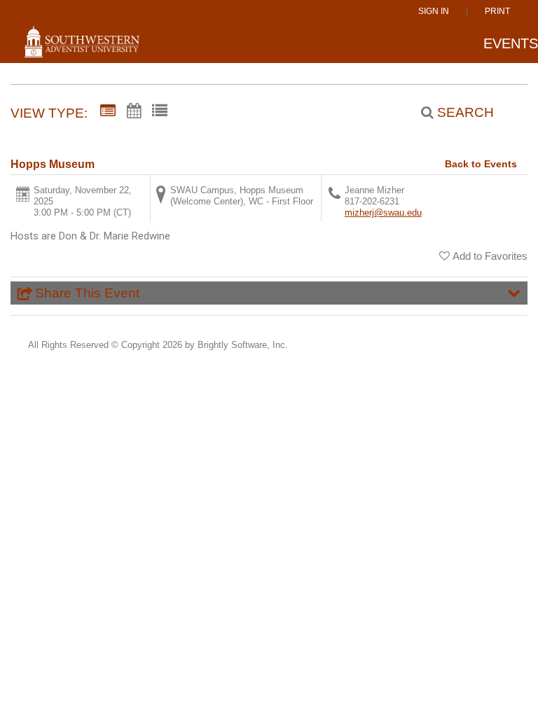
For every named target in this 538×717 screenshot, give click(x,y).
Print (497, 11)
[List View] (159, 111)
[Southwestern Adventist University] (82, 47)
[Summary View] (108, 111)
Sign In (433, 11)
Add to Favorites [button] (490, 256)
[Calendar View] (134, 111)
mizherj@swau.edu (383, 212)
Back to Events (481, 163)
